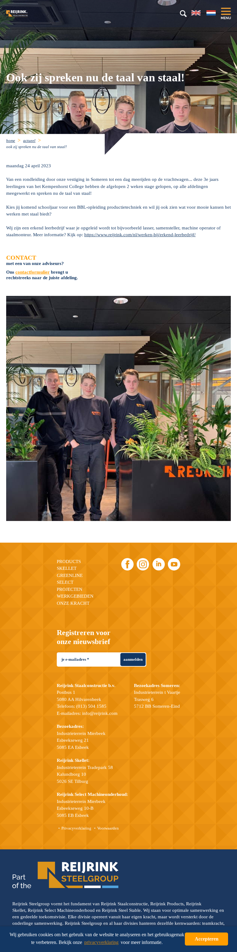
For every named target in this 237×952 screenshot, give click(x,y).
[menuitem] (14, 140)
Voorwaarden (108, 828)
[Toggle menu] (226, 13)
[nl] (211, 12)
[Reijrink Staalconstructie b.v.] (24, 13)
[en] (196, 12)
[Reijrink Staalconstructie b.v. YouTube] (174, 564)
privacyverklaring (101, 942)
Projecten (69, 589)
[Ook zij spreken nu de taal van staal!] (118, 408)
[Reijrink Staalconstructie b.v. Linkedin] (158, 564)
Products (69, 561)
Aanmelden (133, 659)
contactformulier (32, 272)
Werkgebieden (75, 596)
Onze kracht (73, 603)
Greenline (70, 575)
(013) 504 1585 (91, 706)
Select (65, 582)
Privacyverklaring (76, 828)
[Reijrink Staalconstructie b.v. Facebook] (127, 564)
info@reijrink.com (100, 713)
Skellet (67, 568)
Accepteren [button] (206, 938)
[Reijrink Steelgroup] (65, 875)
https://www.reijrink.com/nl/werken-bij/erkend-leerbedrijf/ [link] (140, 234)
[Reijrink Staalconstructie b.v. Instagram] (143, 564)
